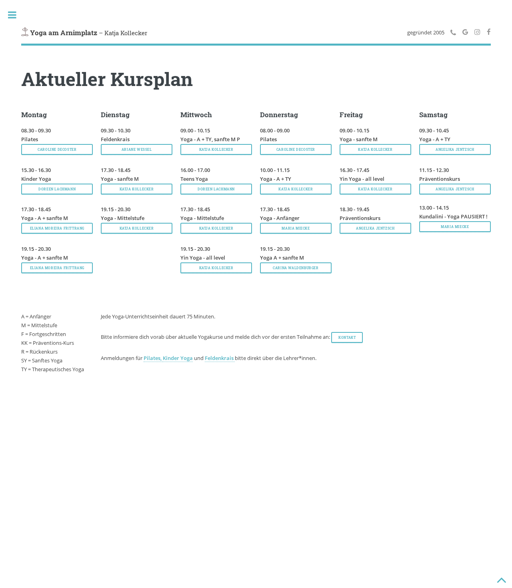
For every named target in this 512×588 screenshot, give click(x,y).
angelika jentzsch (375, 228)
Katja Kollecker (137, 189)
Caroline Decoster (57, 150)
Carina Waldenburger (295, 268)
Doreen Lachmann (57, 189)
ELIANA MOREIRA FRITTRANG (57, 228)
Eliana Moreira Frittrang (57, 268)
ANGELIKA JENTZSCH (455, 150)
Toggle (12, 15)
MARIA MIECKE (296, 228)
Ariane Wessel (137, 150)
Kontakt (347, 338)
